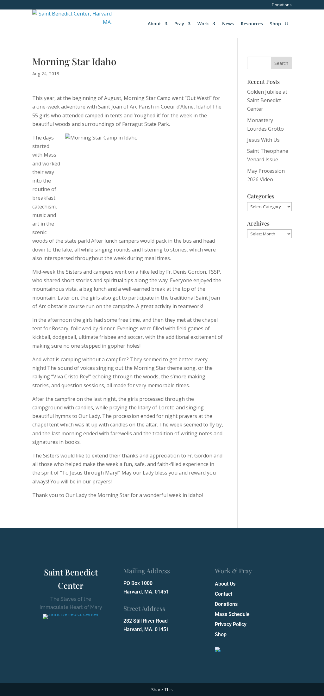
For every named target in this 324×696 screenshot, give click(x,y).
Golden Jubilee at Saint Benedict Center (267, 100)
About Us (225, 584)
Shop (275, 24)
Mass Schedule (232, 614)
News (228, 24)
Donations (282, 5)
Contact (223, 594)
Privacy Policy (230, 624)
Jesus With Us (263, 139)
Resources (252, 24)
